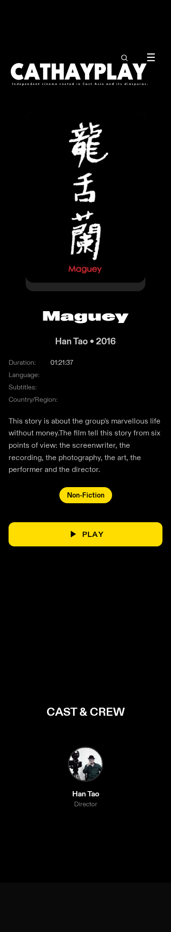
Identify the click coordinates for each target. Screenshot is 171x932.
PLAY (93, 534)
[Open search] (124, 57)
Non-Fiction (85, 495)
